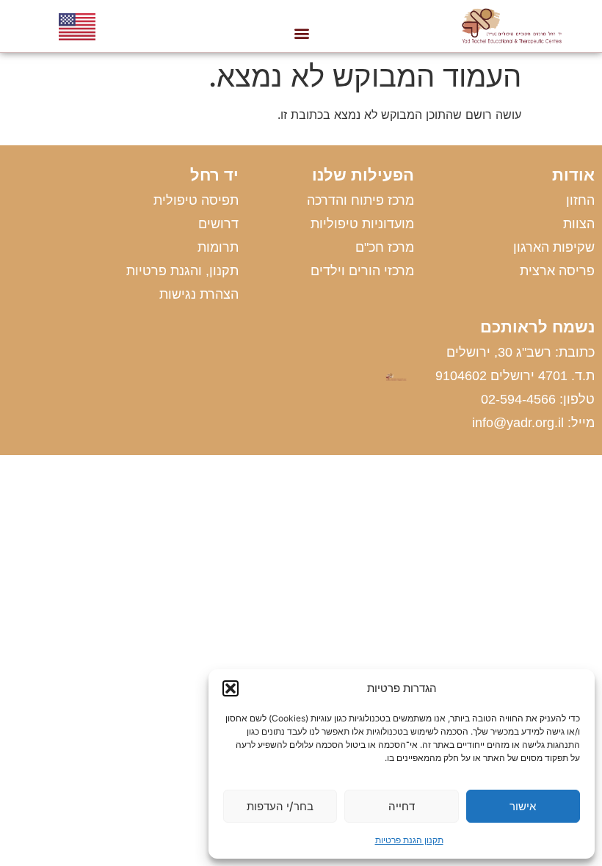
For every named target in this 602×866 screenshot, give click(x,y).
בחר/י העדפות (280, 806)
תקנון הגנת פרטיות (409, 839)
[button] (230, 688)
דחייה (401, 806)
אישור (522, 806)
